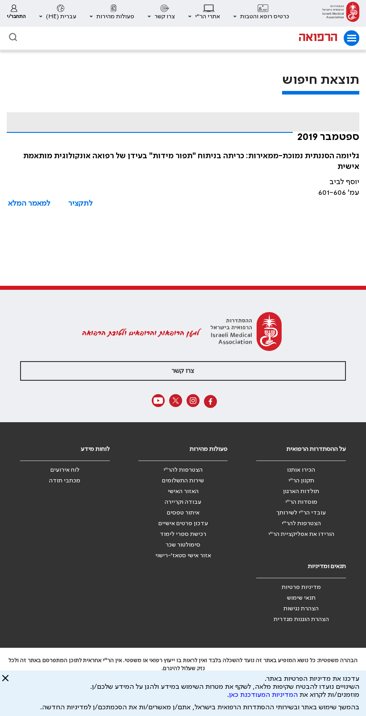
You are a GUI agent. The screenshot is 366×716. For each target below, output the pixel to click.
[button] (261, 13)
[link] (340, 13)
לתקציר (80, 203)
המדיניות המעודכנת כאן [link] (263, 695)
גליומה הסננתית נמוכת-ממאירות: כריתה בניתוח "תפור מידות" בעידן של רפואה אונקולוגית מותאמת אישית (191, 161)
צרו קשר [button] (183, 370)
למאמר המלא (29, 203)
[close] (5, 681)
